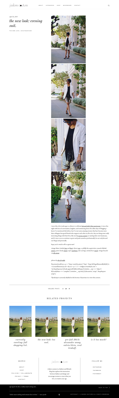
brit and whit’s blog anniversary (91, 226)
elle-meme (56, 253)
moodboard (67, 5)
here (65, 248)
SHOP (22, 370)
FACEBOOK (97, 370)
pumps (53, 251)
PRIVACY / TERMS (22, 376)
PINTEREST (97, 373)
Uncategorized (26, 30)
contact (77, 5)
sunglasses (74, 251)
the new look (14, 30)
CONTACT (21, 379)
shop (59, 5)
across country (83, 236)
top (79, 248)
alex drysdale (61, 260)
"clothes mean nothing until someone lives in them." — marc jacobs (27, 394)
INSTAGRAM (97, 367)
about (41, 5)
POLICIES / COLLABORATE (22, 373)
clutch (65, 251)
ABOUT (21, 367)
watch (96, 251)
